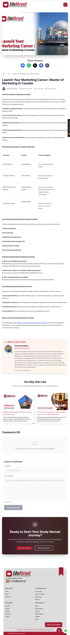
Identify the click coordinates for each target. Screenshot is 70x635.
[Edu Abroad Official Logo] (15, 5)
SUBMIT (35, 330)
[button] (52, 302)
